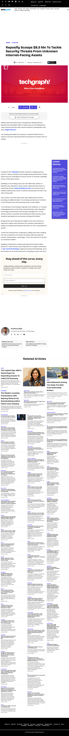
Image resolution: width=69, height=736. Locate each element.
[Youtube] (9, 1)
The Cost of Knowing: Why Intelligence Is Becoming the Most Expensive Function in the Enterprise (8, 457)
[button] (68, 9)
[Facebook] (2, 1)
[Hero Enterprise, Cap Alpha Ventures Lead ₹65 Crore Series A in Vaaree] (21, 545)
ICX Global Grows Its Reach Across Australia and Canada (59, 207)
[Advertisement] (34, 27)
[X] (21, 334)
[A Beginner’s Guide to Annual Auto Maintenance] (21, 707)
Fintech (3, 619)
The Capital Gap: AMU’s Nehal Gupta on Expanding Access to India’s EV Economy (59, 170)
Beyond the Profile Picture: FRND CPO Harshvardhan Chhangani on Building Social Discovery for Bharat (8, 690)
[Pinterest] (6, 5)
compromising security (22, 188)
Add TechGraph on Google (25, 117)
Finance (3, 651)
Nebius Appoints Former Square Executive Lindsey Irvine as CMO (7, 559)
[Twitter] (6, 1)
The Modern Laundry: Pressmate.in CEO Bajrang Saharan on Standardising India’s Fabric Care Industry (59, 179)
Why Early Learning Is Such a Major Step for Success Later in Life (59, 193)
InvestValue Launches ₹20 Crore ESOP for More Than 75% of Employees (7, 622)
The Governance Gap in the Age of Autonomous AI (36, 676)
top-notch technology (11, 249)
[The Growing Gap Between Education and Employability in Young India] (21, 491)
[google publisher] (9, 5)
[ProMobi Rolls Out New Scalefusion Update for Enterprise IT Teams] (21, 607)
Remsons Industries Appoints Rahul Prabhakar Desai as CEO (8, 637)
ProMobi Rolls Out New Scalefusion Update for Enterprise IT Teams (7, 606)
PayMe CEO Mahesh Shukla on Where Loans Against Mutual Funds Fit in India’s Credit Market (8, 654)
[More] (39, 107)
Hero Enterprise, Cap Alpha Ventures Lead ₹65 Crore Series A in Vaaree (8, 545)
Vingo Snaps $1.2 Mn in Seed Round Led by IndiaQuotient (8, 531)
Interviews (4, 669)
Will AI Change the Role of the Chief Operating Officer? (8, 442)
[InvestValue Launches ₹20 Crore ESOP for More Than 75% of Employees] (21, 622)
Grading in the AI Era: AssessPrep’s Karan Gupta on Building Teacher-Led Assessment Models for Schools (35, 659)
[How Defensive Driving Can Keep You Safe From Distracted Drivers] (57, 373)
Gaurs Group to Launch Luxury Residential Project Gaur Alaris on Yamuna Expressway (7, 591)
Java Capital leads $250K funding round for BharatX (36, 344)
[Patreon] (12, 1)
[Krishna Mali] (15, 62)
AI (1, 453)
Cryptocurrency (5, 500)
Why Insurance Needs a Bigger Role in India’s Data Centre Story (59, 187)
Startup (15, 42)
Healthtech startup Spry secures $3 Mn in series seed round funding (11, 345)
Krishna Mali (21, 62)
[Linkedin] (22, 1)
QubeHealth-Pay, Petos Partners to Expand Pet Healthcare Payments (7, 574)
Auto (2, 368)
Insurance (26, 390)
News (8, 42)
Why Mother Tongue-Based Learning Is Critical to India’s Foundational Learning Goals (59, 214)
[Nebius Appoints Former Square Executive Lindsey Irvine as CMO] (21, 559)
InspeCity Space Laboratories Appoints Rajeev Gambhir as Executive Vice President (8, 517)
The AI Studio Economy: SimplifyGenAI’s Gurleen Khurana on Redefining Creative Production (57, 427)
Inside (2, 440)
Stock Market (4, 414)
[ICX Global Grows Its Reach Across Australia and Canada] (21, 417)
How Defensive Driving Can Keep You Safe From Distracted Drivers (59, 200)
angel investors (10, 130)
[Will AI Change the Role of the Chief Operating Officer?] (21, 443)
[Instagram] (19, 1)
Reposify (15, 172)
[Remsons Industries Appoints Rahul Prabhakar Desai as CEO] (21, 637)
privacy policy (28, 290)
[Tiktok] (2, 5)
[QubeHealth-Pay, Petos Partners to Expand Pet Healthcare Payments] (21, 575)
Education (26, 400)
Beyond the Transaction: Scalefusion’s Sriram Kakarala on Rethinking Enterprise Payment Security (35, 694)
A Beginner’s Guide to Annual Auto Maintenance (8, 706)
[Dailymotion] (16, 1)
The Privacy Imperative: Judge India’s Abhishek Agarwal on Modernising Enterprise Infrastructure (8, 672)
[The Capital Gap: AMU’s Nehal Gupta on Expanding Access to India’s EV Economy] (34, 377)
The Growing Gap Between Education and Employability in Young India (8, 490)
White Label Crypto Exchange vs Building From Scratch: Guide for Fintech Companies (8, 502)
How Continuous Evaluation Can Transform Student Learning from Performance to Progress (8, 473)
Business (3, 390)
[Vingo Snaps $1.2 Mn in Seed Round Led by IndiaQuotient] (21, 532)
